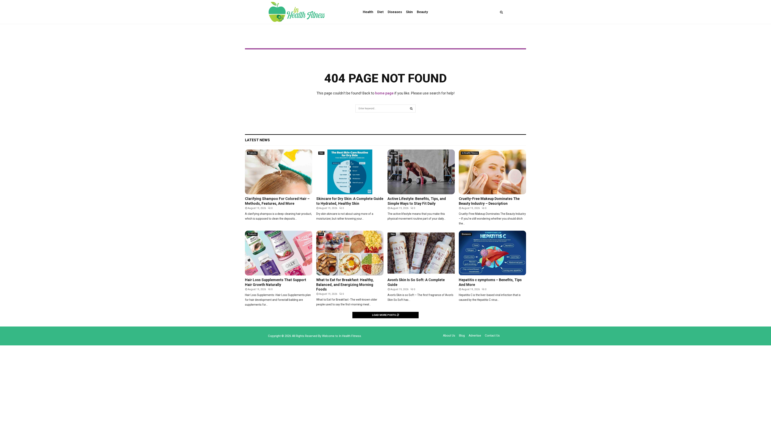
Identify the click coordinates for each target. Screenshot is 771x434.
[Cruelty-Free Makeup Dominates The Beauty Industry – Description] (492, 171)
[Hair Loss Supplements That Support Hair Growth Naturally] (278, 253)
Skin (409, 12)
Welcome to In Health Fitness (341, 336)
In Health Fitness (470, 153)
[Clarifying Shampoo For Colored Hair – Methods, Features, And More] (278, 171)
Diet (380, 12)
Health (368, 12)
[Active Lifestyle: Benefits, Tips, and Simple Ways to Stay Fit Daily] (421, 171)
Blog (462, 335)
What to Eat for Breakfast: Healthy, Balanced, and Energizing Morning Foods (345, 284)
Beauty (422, 12)
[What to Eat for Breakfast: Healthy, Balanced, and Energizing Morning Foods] (349, 253)
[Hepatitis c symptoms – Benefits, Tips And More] (492, 253)
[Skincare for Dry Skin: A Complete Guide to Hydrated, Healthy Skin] (349, 171)
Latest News (257, 140)
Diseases (395, 12)
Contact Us (492, 335)
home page (384, 93)
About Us (449, 335)
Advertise (475, 335)
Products (252, 153)
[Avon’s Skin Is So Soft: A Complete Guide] (421, 253)
